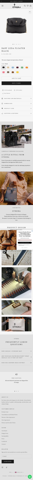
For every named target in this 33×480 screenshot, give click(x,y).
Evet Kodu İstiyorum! (25, 242)
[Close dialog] (32, 231)
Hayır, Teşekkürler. (25, 247)
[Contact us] (30, 477)
